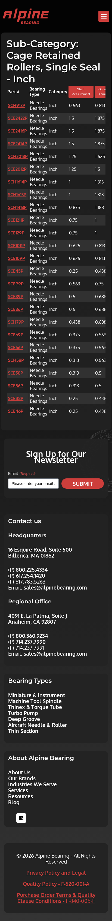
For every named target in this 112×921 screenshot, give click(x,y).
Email (22, 473)
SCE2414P (17, 143)
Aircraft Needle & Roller (37, 725)
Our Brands (22, 778)
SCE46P (15, 411)
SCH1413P (17, 207)
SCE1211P (16, 220)
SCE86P (15, 309)
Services (18, 790)
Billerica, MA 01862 (31, 555)
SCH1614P (17, 182)
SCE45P (15, 271)
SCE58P (15, 373)
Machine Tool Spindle (35, 701)
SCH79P (16, 322)
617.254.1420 (30, 575)
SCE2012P (17, 169)
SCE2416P (17, 131)
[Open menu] (103, 16)
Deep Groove (24, 719)
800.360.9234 (32, 635)
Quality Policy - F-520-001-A (56, 883)
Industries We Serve (32, 784)
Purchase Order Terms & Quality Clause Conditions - (56, 897)
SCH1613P (17, 194)
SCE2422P (17, 118)
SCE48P (15, 398)
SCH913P (16, 105)
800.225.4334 (32, 569)
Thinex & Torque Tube (35, 707)
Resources (20, 796)
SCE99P (16, 283)
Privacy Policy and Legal (56, 872)
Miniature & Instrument (36, 695)
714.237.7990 (31, 641)
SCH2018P (18, 156)
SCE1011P (16, 245)
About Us (19, 772)
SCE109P (16, 258)
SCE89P (15, 296)
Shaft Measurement (80, 91)
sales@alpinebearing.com (55, 587)
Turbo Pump (23, 713)
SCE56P (15, 385)
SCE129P (16, 233)
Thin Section (23, 730)
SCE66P (15, 347)
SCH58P (16, 360)
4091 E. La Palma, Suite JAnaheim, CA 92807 (37, 618)
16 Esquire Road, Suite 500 (40, 549)
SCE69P (15, 334)
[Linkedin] (21, 818)
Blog (14, 802)
